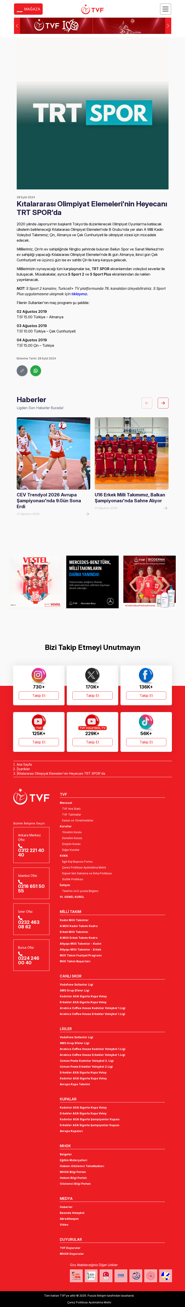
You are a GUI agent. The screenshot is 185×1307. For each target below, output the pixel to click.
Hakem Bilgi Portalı (73, 1178)
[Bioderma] (92, 582)
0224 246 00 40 (28, 960)
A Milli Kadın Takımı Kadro (79, 926)
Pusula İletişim (97, 1295)
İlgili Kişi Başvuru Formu (77, 861)
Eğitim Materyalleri (73, 1160)
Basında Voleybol (72, 1213)
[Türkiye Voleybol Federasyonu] (92, 9)
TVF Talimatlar (71, 814)
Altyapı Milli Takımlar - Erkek (80, 949)
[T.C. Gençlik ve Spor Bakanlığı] (150, 1275)
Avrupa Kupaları (71, 1131)
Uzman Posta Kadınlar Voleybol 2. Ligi (87, 1060)
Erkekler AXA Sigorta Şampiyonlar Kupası (89, 1125)
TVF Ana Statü (71, 808)
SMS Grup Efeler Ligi (74, 990)
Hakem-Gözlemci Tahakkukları (82, 1166)
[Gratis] (149, 582)
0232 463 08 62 (28, 924)
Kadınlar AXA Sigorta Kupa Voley (83, 996)
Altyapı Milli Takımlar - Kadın (80, 943)
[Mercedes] (35, 582)
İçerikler (24, 769)
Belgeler (66, 1154)
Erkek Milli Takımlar (74, 932)
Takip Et (38, 695)
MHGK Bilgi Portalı (73, 1172)
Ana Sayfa (24, 764)
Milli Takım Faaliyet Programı (81, 955)
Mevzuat (66, 802)
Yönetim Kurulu (72, 832)
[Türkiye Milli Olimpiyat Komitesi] (106, 1275)
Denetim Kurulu (72, 838)
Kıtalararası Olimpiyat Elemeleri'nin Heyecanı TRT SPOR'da (61, 773)
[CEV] (165, 1275)
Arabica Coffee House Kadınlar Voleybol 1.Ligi (92, 1008)
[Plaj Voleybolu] (91, 1275)
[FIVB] (121, 1275)
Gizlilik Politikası (72, 879)
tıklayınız (79, 294)
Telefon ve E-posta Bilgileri (80, 891)
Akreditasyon (69, 1218)
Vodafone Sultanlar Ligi (76, 984)
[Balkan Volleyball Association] (136, 1275)
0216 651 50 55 (31, 888)
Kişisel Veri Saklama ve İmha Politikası (87, 873)
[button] (168, 26)
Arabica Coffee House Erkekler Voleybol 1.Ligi (92, 1014)
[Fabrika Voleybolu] (76, 1275)
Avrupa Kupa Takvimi (75, 1084)
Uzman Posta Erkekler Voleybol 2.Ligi (86, 1066)
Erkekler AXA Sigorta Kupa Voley (83, 1002)
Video (64, 1224)
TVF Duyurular (70, 1248)
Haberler (66, 1207)
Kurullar (66, 826)
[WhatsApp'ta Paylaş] (35, 370)
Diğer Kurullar (70, 850)
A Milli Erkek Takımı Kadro (78, 937)
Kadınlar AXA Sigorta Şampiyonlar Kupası (90, 1119)
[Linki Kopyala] (22, 370)
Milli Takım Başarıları (75, 961)
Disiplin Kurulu (71, 844)
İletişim (65, 885)
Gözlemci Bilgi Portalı (75, 1183)
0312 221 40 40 (31, 852)
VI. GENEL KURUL (72, 897)
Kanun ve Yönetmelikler (77, 820)
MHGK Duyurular (72, 1253)
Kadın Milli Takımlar (74, 920)
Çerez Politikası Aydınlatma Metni (84, 867)
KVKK (64, 855)
